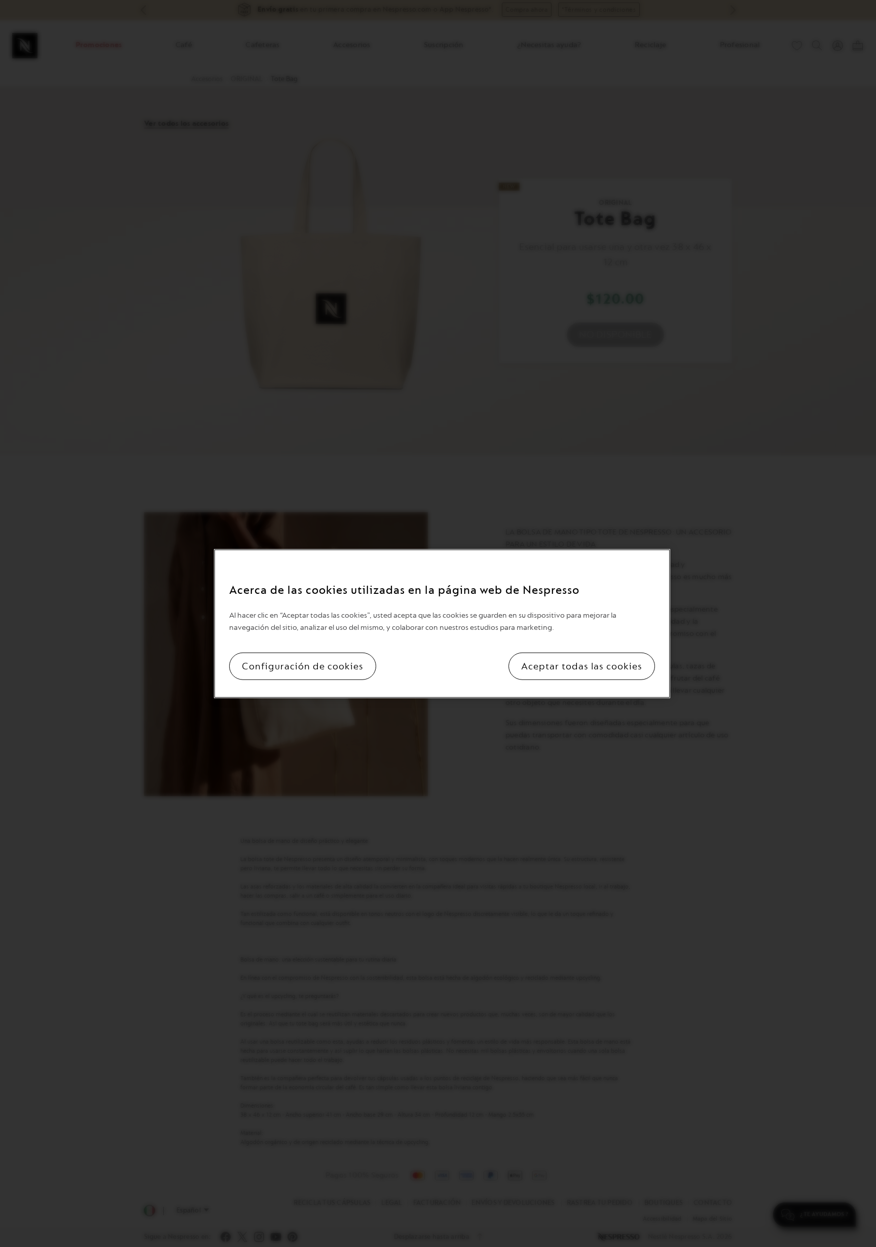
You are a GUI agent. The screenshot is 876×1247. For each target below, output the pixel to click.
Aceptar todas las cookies (581, 666)
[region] (442, 623)
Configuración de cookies (302, 666)
